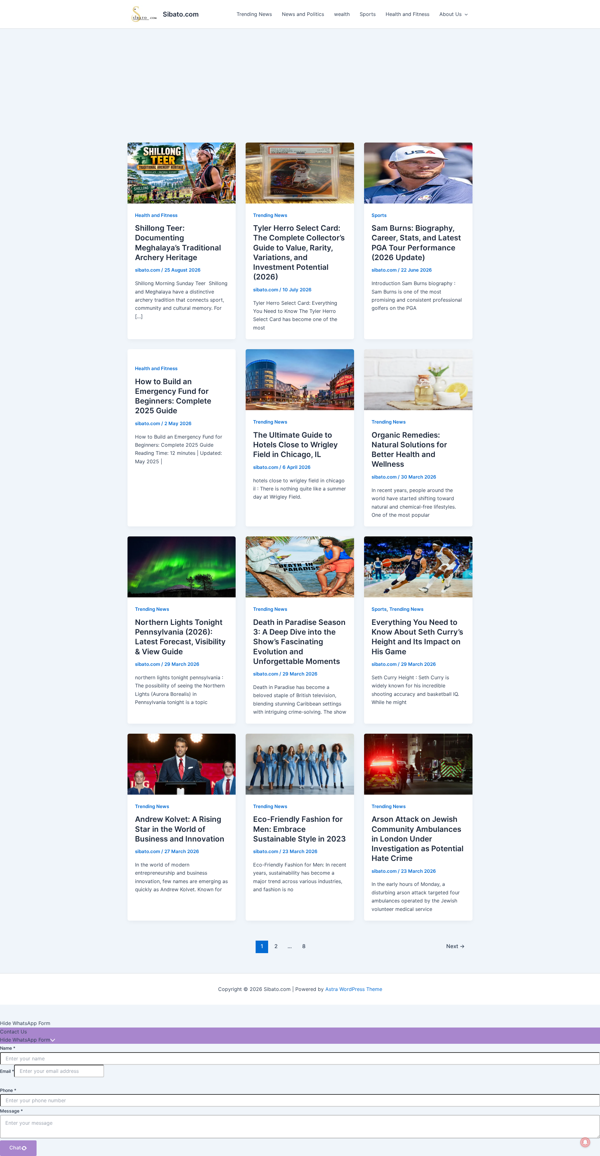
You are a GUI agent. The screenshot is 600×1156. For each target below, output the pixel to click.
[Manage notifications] (585, 1142)
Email (7, 1071)
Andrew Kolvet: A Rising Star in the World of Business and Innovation (179, 829)
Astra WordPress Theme (353, 989)
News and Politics (303, 14)
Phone (8, 1090)
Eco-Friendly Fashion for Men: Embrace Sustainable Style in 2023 (299, 829)
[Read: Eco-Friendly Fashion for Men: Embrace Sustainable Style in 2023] (300, 764)
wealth (342, 14)
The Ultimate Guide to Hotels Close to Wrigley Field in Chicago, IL (295, 444)
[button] (465, 14)
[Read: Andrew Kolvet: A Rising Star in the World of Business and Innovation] (182, 764)
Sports (368, 14)
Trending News (254, 14)
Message (11, 1110)
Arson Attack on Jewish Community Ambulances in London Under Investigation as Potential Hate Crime (417, 839)
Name (7, 1048)
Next (455, 946)
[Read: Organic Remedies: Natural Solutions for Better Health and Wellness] (418, 379)
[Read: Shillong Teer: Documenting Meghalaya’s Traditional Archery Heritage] (182, 172)
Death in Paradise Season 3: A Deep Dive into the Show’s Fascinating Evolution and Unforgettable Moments (299, 642)
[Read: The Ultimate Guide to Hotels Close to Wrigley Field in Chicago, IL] (300, 379)
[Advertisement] (300, 75)
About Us (450, 14)
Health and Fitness (407, 14)
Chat (15, 1147)
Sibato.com (181, 14)
